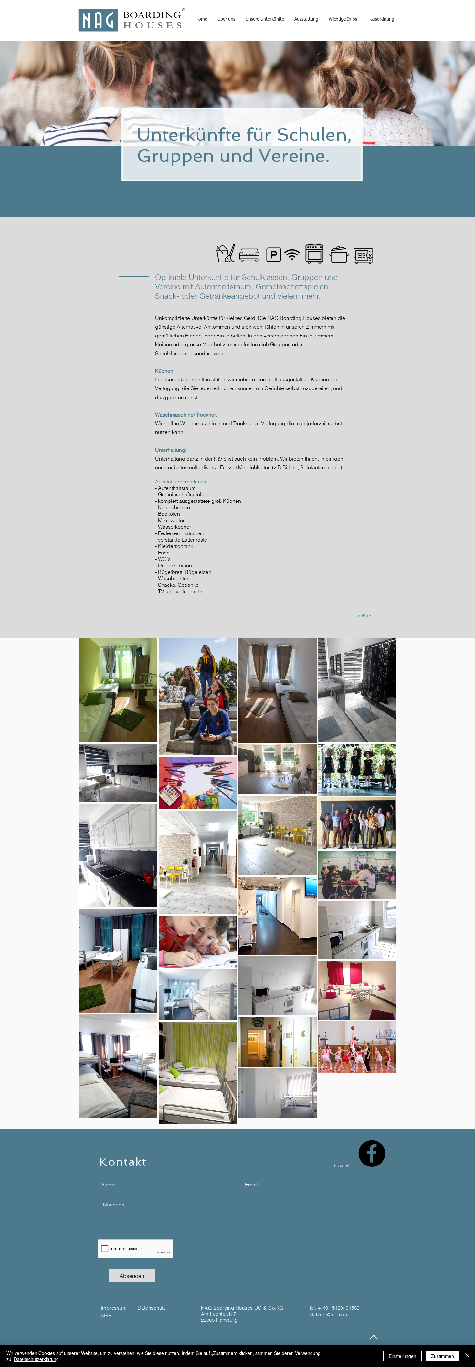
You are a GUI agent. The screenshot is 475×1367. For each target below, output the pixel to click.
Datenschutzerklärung (36, 1359)
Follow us (340, 1165)
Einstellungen (402, 1356)
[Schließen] (467, 1356)
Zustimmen (442, 1356)
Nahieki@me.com (329, 1314)
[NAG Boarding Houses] (371, 1153)
